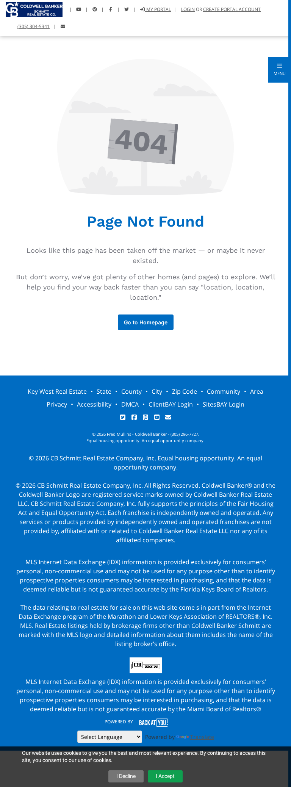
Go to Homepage (145, 322)
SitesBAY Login (223, 404)
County (131, 391)
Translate (202, 736)
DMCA (130, 404)
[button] (279, 70)
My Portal (158, 9)
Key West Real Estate (57, 391)
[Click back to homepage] (31, 8)
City (157, 391)
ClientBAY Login (171, 404)
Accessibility (94, 404)
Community (223, 391)
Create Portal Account (232, 9)
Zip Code (184, 391)
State (104, 391)
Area (256, 391)
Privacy (57, 404)
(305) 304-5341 (33, 26)
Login (188, 9)
